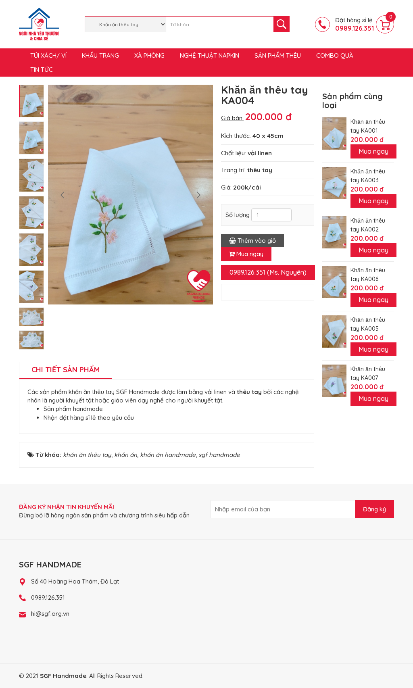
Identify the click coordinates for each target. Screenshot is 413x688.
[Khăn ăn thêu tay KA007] (334, 380)
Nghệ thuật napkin (209, 55)
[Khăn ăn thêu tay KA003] (334, 182)
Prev (62, 194)
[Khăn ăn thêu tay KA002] (334, 232)
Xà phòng (149, 55)
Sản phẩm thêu (277, 55)
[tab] (65, 370)
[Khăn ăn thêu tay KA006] (334, 281)
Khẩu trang (100, 55)
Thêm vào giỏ (256, 240)
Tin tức (41, 69)
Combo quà (334, 55)
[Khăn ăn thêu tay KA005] (334, 331)
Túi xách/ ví (48, 55)
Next (198, 194)
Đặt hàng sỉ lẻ (354, 24)
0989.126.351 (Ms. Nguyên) (268, 272)
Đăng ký (374, 509)
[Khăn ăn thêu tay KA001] (334, 133)
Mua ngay (249, 254)
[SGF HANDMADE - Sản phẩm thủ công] (39, 23)
